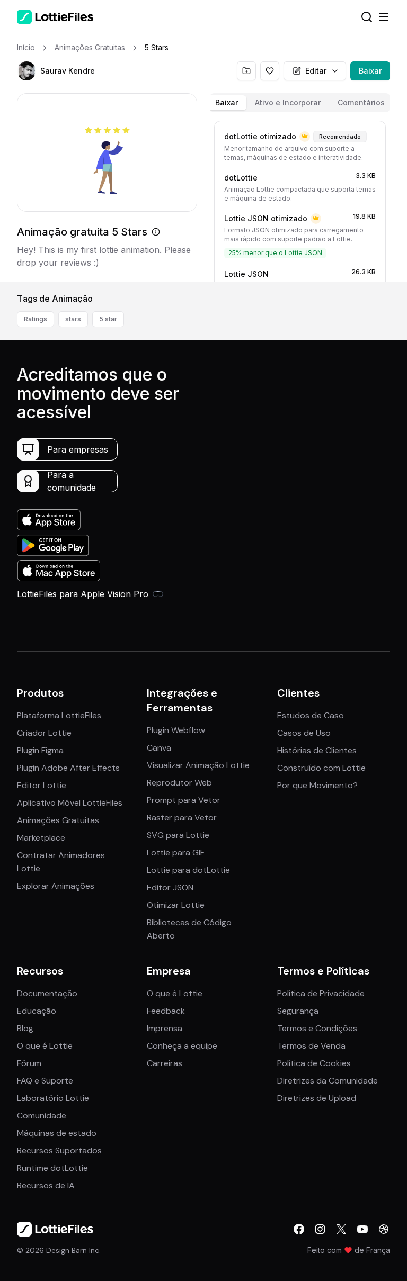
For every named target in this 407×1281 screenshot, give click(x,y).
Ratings (35, 319)
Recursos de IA (46, 1185)
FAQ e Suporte (45, 1080)
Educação (36, 1010)
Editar (315, 70)
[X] (341, 1229)
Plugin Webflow (176, 730)
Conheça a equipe (182, 1045)
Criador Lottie (44, 732)
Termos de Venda (311, 1045)
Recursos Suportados (59, 1150)
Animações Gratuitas (58, 820)
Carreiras (164, 1063)
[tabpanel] (300, 199)
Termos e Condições (317, 1028)
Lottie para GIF (176, 852)
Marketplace (41, 837)
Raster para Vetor (182, 817)
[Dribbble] (383, 1229)
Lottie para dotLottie (188, 870)
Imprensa (164, 1028)
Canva (159, 747)
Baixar (370, 70)
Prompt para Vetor (183, 800)
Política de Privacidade (321, 993)
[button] (26, 70)
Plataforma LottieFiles (59, 715)
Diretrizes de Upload (316, 1098)
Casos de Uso (304, 732)
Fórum (29, 1063)
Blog (25, 1028)
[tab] (226, 102)
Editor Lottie (41, 785)
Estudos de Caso (310, 715)
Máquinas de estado (56, 1133)
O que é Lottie (45, 1045)
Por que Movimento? (317, 785)
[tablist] (300, 102)
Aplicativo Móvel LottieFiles (69, 802)
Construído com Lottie (321, 767)
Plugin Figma (40, 750)
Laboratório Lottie (53, 1098)
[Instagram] (320, 1229)
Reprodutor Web (179, 782)
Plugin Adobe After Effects (68, 767)
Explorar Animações (55, 885)
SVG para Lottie (178, 835)
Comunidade (41, 1115)
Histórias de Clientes (317, 750)
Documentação (47, 993)
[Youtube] (362, 1229)
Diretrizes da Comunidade (327, 1080)
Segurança (297, 1010)
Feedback (166, 1010)
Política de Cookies (314, 1063)
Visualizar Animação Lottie (198, 765)
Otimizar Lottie (176, 904)
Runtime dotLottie (52, 1168)
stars (73, 319)
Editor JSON (170, 887)
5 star (108, 319)
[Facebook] (299, 1229)
